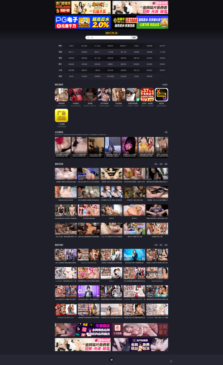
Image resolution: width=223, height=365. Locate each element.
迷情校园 (123, 70)
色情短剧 (149, 76)
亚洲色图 (84, 64)
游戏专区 (110, 46)
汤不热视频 (110, 76)
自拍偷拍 (84, 52)
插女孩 (71, 76)
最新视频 (59, 163)
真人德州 (84, 46)
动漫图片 (110, 64)
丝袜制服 (136, 52)
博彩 (60, 46)
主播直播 (149, 52)
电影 (60, 58)
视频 (60, 52)
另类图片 (162, 64)
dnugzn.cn (111, 33)
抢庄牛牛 (162, 46)
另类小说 (136, 70)
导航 (60, 76)
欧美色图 (97, 64)
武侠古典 (110, 70)
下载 (166, 132)
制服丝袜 (123, 58)
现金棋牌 (149, 46)
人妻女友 (97, 70)
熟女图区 (149, 64)
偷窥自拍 (71, 64)
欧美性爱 (110, 58)
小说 (60, 70)
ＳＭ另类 (162, 52)
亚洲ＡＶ (71, 52)
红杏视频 (123, 76)
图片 (60, 64)
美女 (156, 164)
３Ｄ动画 (110, 52)
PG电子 (71, 46)
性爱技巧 (162, 70)
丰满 (156, 245)
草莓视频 (97, 76)
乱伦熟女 (149, 58)
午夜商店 (84, 76)
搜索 (134, 37)
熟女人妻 (123, 52)
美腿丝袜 (123, 64)
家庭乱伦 (84, 70)
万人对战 (97, 46)
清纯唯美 (136, 64)
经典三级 (136, 58)
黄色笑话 (149, 70)
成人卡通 (97, 58)
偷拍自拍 (84, 58)
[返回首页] (171, 361)
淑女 (161, 245)
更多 (166, 164)
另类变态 (162, 58)
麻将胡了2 (123, 46)
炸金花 (136, 46)
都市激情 (71, 70)
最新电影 (59, 244)
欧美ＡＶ (97, 52)
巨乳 (161, 164)
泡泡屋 (136, 76)
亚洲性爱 (71, 58)
